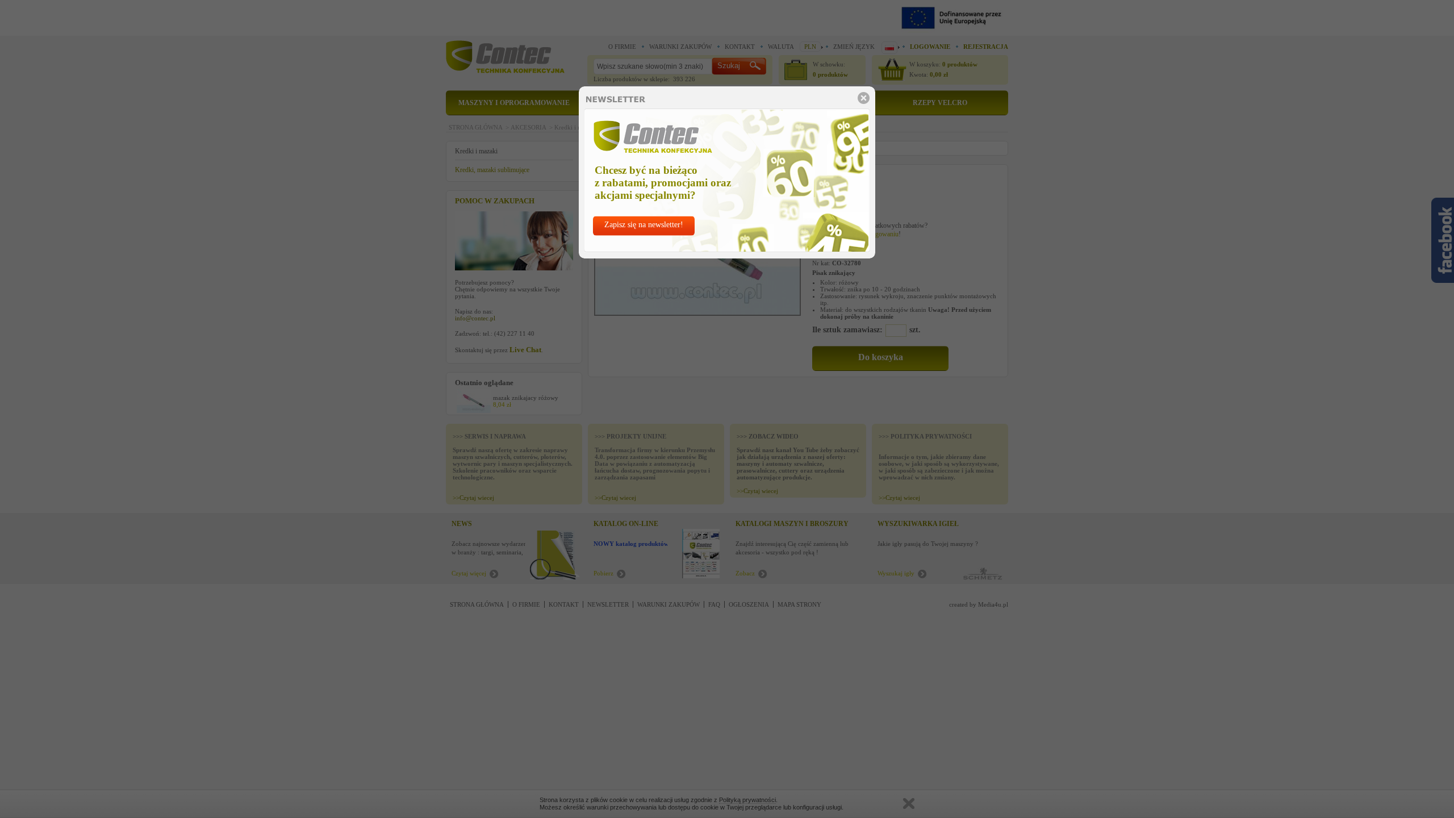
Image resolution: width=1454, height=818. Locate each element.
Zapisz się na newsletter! (643, 224)
